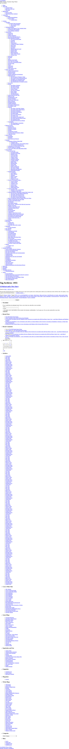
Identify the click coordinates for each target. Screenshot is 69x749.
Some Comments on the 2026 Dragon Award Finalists (16, 318)
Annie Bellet (8, 685)
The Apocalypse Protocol (13, 138)
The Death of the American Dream (15, 215)
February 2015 (8, 521)
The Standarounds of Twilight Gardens (19, 81)
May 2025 (7, 371)
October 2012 (8, 555)
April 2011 (7, 576)
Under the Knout (11, 134)
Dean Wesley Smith (9, 695)
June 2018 (7, 472)
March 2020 (8, 447)
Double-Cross (14, 165)
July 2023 (7, 398)
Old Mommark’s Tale (12, 97)
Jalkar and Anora (43, 295)
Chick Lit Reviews (9, 622)
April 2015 (7, 518)
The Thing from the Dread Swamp (18, 118)
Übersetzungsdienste (9, 271)
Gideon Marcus (8, 330)
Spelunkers (10, 209)
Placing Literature (9, 658)
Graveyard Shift (14, 155)
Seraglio (10, 130)
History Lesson (14, 176)
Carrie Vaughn (8, 690)
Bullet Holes (13, 161)
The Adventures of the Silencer (12, 276)
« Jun (4, 350)
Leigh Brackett (50, 295)
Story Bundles (8, 228)
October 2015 (8, 511)
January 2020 (8, 449)
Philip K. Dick (3, 296)
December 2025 (8, 364)
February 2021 (8, 433)
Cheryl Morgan (8, 691)
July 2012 (7, 558)
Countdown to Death (12, 231)
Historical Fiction (9, 125)
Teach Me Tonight (9, 638)
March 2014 (8, 534)
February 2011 (8, 579)
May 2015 (7, 517)
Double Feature (14, 186)
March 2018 (8, 476)
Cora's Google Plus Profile (11, 591)
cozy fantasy (30, 295)
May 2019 (7, 459)
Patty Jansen (8, 717)
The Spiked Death (12, 233)
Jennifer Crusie (8, 704)
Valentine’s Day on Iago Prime (17, 189)
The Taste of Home (15, 167)
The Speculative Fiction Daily (11, 611)
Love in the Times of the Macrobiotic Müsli (17, 148)
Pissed (9, 64)
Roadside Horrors (12, 102)
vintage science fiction (13, 297)
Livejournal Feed (9, 603)
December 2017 (8, 479)
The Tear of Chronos (15, 90)
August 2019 (8, 455)
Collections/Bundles (9, 27)
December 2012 (8, 552)
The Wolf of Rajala (15, 86)
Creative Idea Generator (10, 653)
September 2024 (8, 381)
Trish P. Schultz (8, 729)
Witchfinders (10, 121)
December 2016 (8, 494)
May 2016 (7, 502)
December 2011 (8, 567)
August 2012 (8, 557)
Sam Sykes (7, 721)
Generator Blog (8, 655)
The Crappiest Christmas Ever (17, 144)
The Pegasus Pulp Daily (10, 610)
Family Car (10, 34)
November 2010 (8, 582)
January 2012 (8, 565)
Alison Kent (8, 684)
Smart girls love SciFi (10, 635)
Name (4, 306)
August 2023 (8, 397)
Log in (6, 741)
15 (10, 344)
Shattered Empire (11, 171)
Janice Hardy (8, 700)
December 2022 (8, 407)
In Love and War (11, 150)
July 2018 (7, 471)
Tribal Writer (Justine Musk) (11, 728)
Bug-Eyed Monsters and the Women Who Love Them (19, 198)
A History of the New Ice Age (14, 212)
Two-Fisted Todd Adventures (14, 23)
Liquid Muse (11, 211)
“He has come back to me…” (14, 217)
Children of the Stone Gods (14, 206)
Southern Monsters (12, 103)
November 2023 (8, 393)
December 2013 (8, 538)
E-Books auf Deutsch (7, 248)
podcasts (8, 296)
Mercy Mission (14, 174)
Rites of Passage (11, 101)
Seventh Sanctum (9, 660)
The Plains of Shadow (15, 85)
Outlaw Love (11, 245)
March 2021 (8, 432)
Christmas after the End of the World (16, 214)
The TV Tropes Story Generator (12, 662)
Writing (9, 295)
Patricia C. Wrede (9, 714)
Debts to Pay (13, 177)
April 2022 (7, 416)
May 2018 (7, 473)
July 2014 (7, 529)
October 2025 (8, 366)
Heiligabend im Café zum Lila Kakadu (13, 256)
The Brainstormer (9, 661)
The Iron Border (11, 210)
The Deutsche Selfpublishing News (12, 608)
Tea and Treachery (12, 227)
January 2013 (8, 551)
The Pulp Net (8, 641)
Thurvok (10, 107)
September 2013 (8, 541)
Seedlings (13, 175)
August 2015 (8, 513)
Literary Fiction (8, 135)
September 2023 (8, 396)
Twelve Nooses (14, 89)
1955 (16, 295)
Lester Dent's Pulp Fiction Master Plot (13, 656)
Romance (7, 140)
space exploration (47, 296)
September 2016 (8, 498)
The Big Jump (63, 296)
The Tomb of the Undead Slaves (18, 109)
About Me (5, 6)
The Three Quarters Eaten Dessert (18, 197)
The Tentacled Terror (15, 119)
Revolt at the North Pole (13, 100)
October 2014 (8, 525)
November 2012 (8, 553)
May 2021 (7, 430)
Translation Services (7, 269)
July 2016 (7, 500)
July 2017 (7, 485)
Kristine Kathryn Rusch (10, 710)
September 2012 (8, 556)
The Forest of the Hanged (16, 112)
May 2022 (7, 415)
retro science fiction (15, 296)
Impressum (7, 16)
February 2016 (8, 506)
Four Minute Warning (12, 203)
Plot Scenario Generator (10, 659)
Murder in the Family (12, 59)
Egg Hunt (13, 47)
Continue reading (20, 292)
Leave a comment (31, 297)
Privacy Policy (11, 18)
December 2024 (8, 377)
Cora (13, 289)
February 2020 (8, 448)
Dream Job (10, 33)
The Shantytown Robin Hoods (14, 216)
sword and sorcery (55, 296)
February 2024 (8, 390)
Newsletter (5, 267)
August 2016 (8, 499)
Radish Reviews (8, 630)
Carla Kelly (7, 689)
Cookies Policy (14, 19)
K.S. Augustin (8, 708)
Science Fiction (8, 149)
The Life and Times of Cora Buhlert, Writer (14, 277)
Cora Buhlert (3, 0)
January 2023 (8, 405)
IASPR (6, 628)
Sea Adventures (8, 220)
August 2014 (8, 528)
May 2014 (7, 532)
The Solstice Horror (15, 124)
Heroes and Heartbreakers (10, 627)
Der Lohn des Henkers (10, 251)
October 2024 (8, 380)
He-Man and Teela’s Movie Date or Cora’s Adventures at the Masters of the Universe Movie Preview (26, 324)
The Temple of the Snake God (17, 117)
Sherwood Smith (9, 723)
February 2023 (8, 404)
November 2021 (8, 422)
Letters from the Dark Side (13, 95)
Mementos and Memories (16, 169)
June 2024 (7, 385)
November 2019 (8, 451)
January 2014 (8, 536)
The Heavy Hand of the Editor (14, 243)
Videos (4, 272)
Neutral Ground (14, 157)
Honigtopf (7, 257)
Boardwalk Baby (11, 72)
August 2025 (8, 369)
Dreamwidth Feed (9, 601)
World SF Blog (8, 645)
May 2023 (7, 400)
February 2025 (8, 375)
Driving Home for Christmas (14, 147)
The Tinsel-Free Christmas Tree (17, 195)
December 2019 (8, 450)
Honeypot (10, 56)
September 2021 (8, 425)
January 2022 (8, 420)
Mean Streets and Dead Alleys (14, 237)
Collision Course (14, 158)
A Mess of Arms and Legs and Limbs (16, 199)
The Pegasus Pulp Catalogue (11, 13)
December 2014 (8, 523)
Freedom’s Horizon (15, 159)
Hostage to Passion (12, 129)
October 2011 (8, 569)
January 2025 (8, 376)
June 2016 (7, 501)
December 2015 (8, 508)
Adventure (7, 22)
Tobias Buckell (8, 727)
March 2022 (8, 417)
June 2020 (7, 443)
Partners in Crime (14, 178)
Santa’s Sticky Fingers (15, 53)
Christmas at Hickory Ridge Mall (15, 141)
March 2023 (8, 403)
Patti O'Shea (8, 716)
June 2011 (7, 574)
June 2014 (7, 530)
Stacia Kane (8, 724)
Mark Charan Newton (10, 712)
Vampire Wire (8, 644)
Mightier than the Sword (16, 49)
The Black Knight (14, 93)
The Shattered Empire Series (11, 278)
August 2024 (8, 382)
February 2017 (8, 491)
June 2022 (7, 414)
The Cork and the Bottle (16, 39)
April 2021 (7, 431)
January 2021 (8, 434)
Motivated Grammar (9, 674)
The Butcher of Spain (12, 131)
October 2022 (8, 409)
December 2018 (8, 465)
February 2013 (8, 550)
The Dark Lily (11, 223)
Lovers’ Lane (13, 184)
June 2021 (7, 428)
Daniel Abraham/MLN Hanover (12, 693)
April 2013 (7, 547)
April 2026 (7, 359)
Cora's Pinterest (8, 595)
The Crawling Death (15, 24)
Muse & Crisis (11, 96)
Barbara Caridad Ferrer (10, 687)
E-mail (4, 308)
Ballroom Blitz (14, 163)
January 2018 (8, 478)
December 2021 (8, 421)
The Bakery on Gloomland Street (18, 79)
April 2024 (7, 387)
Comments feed (8, 743)
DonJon (7, 654)
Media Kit (5, 266)
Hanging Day (11, 126)
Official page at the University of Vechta (14, 605)
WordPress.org (8, 744)
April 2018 (7, 474)
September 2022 (8, 410)
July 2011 (7, 573)
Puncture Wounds (12, 98)
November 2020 (8, 437)
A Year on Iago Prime (12, 188)
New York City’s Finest (13, 61)
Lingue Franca (8, 672)
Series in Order (8, 12)
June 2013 (7, 545)
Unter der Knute (8, 263)
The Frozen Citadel (15, 87)
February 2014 (8, 535)
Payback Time (11, 63)
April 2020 (7, 445)
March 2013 (8, 548)
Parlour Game (14, 51)
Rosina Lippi (8, 719)
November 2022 (8, 408)
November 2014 (8, 524)
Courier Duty (11, 222)
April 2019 (7, 460)
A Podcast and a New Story (9, 286)
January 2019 (8, 464)
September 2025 (8, 368)
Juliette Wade (8, 707)
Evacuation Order (14, 152)
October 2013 (8, 540)
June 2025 (7, 370)
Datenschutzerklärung (12, 17)
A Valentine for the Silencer (14, 242)
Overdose (13, 40)
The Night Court (14, 115)
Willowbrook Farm (15, 187)
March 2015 (8, 519)
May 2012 (7, 561)
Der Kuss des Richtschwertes (11, 250)
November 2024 (8, 379)
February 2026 (8, 362)
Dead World (13, 164)
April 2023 (7, 402)
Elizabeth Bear (8, 696)
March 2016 (8, 505)
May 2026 (7, 358)
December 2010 (8, 581)
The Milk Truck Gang (12, 240)
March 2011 (8, 578)
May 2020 (7, 444)
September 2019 (8, 454)
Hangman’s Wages (12, 127)
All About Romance (9, 617)
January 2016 (8, 507)
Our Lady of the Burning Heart (14, 62)
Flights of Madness (12, 35)
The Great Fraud (11, 235)
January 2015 (8, 522)
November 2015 (8, 510)
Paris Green (13, 45)
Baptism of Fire (14, 154)
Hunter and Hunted (15, 166)
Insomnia (10, 57)
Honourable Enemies (15, 170)
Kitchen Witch (14, 50)
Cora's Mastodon (9, 594)
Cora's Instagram (9, 593)
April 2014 (7, 533)
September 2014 (8, 527)
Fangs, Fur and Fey (9, 624)
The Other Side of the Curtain (14, 225)
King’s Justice (14, 91)
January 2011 (8, 580)
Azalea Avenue (14, 182)
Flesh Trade (13, 25)
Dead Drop (13, 46)
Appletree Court (14, 183)
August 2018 (8, 470)
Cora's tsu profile (9, 597)
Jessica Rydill (8, 705)
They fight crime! (9, 664)
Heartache (10, 137)
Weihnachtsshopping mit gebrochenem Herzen (15, 265)
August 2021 (8, 426)
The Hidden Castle (12, 106)
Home (4, 5)
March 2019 (8, 461)
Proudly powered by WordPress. (7, 748)
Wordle (6, 665)
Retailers (4, 268)
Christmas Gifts (14, 142)
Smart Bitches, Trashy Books (11, 634)
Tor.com (7, 643)
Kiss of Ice (10, 83)
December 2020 (8, 436)
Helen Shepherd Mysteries (13, 38)
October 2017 (8, 482)
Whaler (9, 218)
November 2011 (8, 568)
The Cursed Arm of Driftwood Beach (19, 78)
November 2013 (8, 539)
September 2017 (8, 483)
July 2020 (7, 442)
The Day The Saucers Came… (14, 180)
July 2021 (7, 427)
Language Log (8, 671)
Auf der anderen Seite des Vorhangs (13, 249)
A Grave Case (14, 55)
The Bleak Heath (14, 113)
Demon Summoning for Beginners (15, 74)
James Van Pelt (8, 699)
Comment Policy (9, 7)
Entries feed (7, 742)
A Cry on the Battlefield (22, 295)
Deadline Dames (8, 694)
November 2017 (8, 481)
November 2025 (8, 365)
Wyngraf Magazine (23, 297)
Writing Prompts (8, 666)
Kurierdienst (8, 259)
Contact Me (5, 15)
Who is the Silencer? (9, 279)
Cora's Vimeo (8, 600)
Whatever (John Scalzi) (10, 730)
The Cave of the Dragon (16, 114)
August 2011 (8, 572)
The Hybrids (10, 201)
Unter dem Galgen (9, 262)
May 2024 (7, 386)
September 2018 (8, 468)
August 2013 (8, 542)
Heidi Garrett (8, 698)
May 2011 (7, 575)
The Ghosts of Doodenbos (13, 104)
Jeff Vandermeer (8, 702)
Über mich (7, 10)
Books (5, 295)
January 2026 (8, 363)
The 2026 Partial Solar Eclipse (11, 316)
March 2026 (8, 360)
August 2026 (8, 356)
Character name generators (11, 652)
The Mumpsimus (9, 639)
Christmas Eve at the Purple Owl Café (16, 146)
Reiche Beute (8, 261)
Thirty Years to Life (12, 68)
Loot (9, 58)
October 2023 (8, 394)
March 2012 (8, 563)
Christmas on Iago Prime (16, 191)
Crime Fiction (8, 32)
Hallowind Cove (11, 75)
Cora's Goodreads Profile (10, 590)
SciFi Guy (7, 632)
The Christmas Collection (13, 30)
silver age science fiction (31, 296)
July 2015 (7, 515)
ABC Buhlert (8, 589)
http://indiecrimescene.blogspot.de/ (12, 602)
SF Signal (7, 633)
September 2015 (8, 512)
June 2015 (7, 516)
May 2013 (7, 546)
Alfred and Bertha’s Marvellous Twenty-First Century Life (20, 192)
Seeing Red (10, 66)
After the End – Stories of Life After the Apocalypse (19, 204)
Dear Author (8, 623)
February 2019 (8, 462)
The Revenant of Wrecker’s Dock (18, 76)
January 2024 (8, 391)
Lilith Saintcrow (8, 711)
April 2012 (7, 562)
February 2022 (8, 419)
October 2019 (8, 453)
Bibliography (5, 11)
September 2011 (8, 570)
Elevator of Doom (12, 234)
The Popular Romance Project (11, 640)
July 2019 (7, 456)
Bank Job (13, 41)
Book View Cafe (9, 621)
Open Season (13, 42)
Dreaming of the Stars (15, 153)
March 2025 (8, 374)
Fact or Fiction (11, 238)
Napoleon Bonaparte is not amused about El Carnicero (17, 274)
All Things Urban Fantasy (11, 618)
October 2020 (8, 438)
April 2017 (7, 489)
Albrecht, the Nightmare (13, 70)
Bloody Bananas (14, 52)
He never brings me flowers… (14, 36)
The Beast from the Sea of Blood (18, 120)
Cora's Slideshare (9, 596)
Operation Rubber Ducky (13, 208)
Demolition (10, 136)
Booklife (7, 688)
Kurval (9, 84)
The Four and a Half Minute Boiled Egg (19, 193)
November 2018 (8, 466)
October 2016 (8, 496)
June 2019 (7, 457)
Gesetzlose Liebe (9, 255)
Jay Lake (7, 701)
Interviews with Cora (9, 9)
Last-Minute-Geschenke (10, 260)
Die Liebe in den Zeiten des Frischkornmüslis (15, 252)
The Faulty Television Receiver (17, 194)
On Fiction (7, 629)
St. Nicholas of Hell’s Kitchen (14, 239)
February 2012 (8, 564)
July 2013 (7, 544)
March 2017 (8, 490)
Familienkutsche (8, 254)
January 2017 (8, 493)
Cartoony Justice (11, 73)
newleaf (7, 679)
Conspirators (13, 172)
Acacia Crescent (14, 181)
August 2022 (8, 411)
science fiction (23, 296)
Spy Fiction (7, 221)
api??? (6, 336)
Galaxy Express (8, 626)
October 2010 (8, 584)
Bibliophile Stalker (9, 620)
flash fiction (36, 295)
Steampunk (7, 226)
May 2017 (7, 488)
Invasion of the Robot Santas (14, 200)
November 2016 (8, 495)
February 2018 (8, 477)
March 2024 (8, 388)
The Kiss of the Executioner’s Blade (16, 132)
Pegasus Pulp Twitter (9, 607)
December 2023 (8, 392)
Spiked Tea (10, 67)
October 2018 (8, 467)
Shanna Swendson (9, 722)
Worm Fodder (14, 92)
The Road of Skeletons (16, 110)
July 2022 (7, 413)
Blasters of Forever (12, 205)
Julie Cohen (7, 706)
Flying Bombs (11, 232)
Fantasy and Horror (9, 69)
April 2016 (7, 504)
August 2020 (8, 440)
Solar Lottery (40, 296)
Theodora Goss (8, 725)
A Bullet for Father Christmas (17, 44)
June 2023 (7, 399)
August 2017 (8, 484)
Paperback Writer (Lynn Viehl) (11, 713)
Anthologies (8, 246)
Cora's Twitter (8, 599)
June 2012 (7, 559)
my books (56, 295)
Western (7, 244)
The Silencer (8, 229)
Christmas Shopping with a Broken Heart (19, 143)
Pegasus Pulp (8, 606)
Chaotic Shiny (8, 650)
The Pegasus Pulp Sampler (13, 29)
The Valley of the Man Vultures (17, 108)
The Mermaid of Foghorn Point (17, 80)
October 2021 (8, 423)
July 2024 (7, 383)
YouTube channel (9, 612)
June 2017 (7, 487)
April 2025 (7, 373)
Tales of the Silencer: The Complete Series (17, 28)
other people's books (63, 295)
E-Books (4, 21)
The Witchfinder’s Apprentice (17, 123)
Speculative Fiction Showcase (11, 637)
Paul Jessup (7, 718)
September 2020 (8, 439)
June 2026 (7, 357)
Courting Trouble (14, 160)
